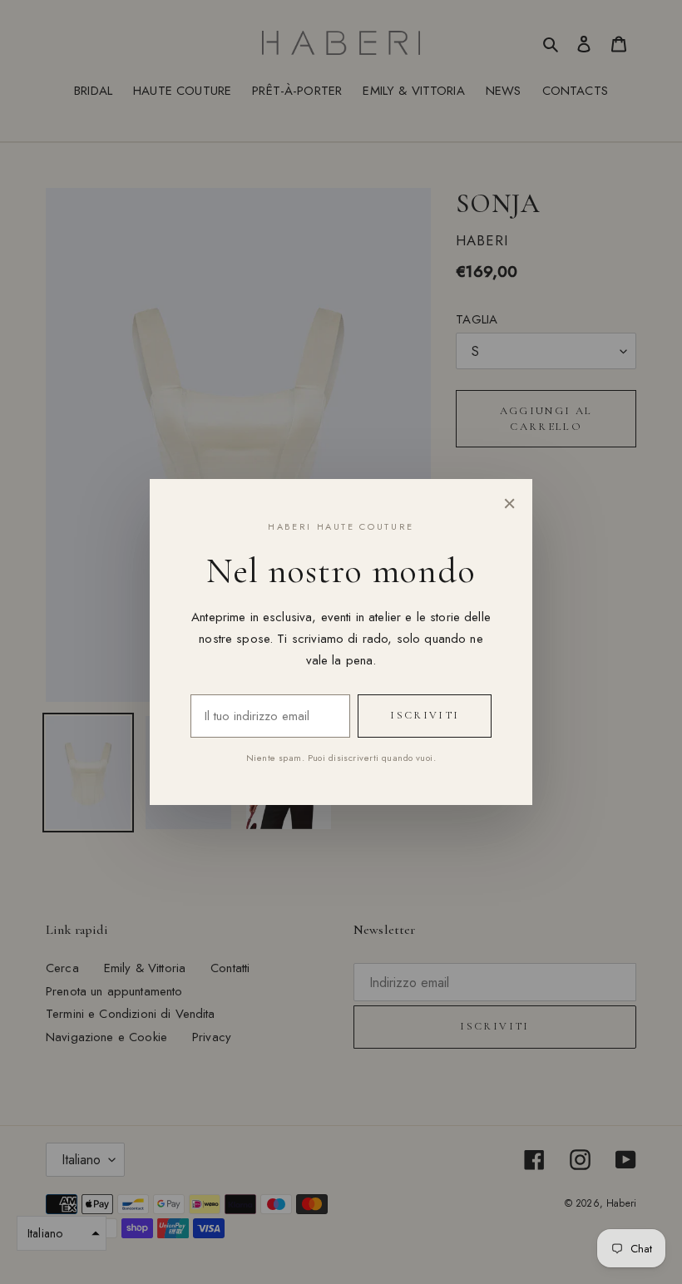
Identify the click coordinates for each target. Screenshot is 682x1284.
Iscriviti (424, 715)
